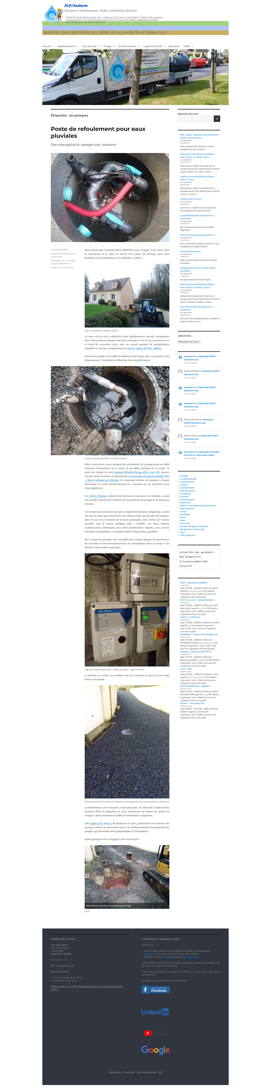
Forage (107, 46)
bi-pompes (56, 260)
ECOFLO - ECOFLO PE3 (190, 617)
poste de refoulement (61, 263)
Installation (149, 954)
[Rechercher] (217, 118)
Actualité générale (188, 479)
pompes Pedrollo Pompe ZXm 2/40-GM (137, 472)
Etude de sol (185, 502)
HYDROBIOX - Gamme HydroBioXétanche (199, 634)
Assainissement (66, 46)
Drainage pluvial (67, 254)
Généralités (185, 514)
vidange (166, 957)
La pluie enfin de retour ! (191, 199)
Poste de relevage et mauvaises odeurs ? (197, 235)
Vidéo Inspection (187, 535)
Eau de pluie (89, 46)
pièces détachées (189, 957)
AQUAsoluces (76, 5)
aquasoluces (189, 356)
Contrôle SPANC (187, 488)
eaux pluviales (68, 260)
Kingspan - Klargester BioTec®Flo (195, 652)
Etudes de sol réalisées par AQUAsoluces (198, 505)
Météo (183, 517)
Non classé (185, 523)
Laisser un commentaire (62, 267)
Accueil (46, 46)
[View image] (127, 877)
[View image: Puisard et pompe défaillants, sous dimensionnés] (127, 410)
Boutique (174, 46)
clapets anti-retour (100, 823)
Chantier (184, 485)
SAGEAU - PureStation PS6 (192, 703)
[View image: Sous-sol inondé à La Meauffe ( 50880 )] (127, 295)
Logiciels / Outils (153, 46)
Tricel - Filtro (186, 669)
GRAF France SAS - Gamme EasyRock (197, 600)
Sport (182, 532)
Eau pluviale (56, 256)
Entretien (184, 497)
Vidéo (186, 46)
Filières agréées (187, 508)
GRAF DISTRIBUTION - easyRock (195, 686)
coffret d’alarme (98, 496)
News (182, 520)
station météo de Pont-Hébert (144, 348)
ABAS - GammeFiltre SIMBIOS (193, 583)
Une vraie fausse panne (190, 251)
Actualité (55, 254)
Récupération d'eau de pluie (192, 529)
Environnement (127, 46)
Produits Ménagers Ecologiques (194, 526)
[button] (87, 876)
